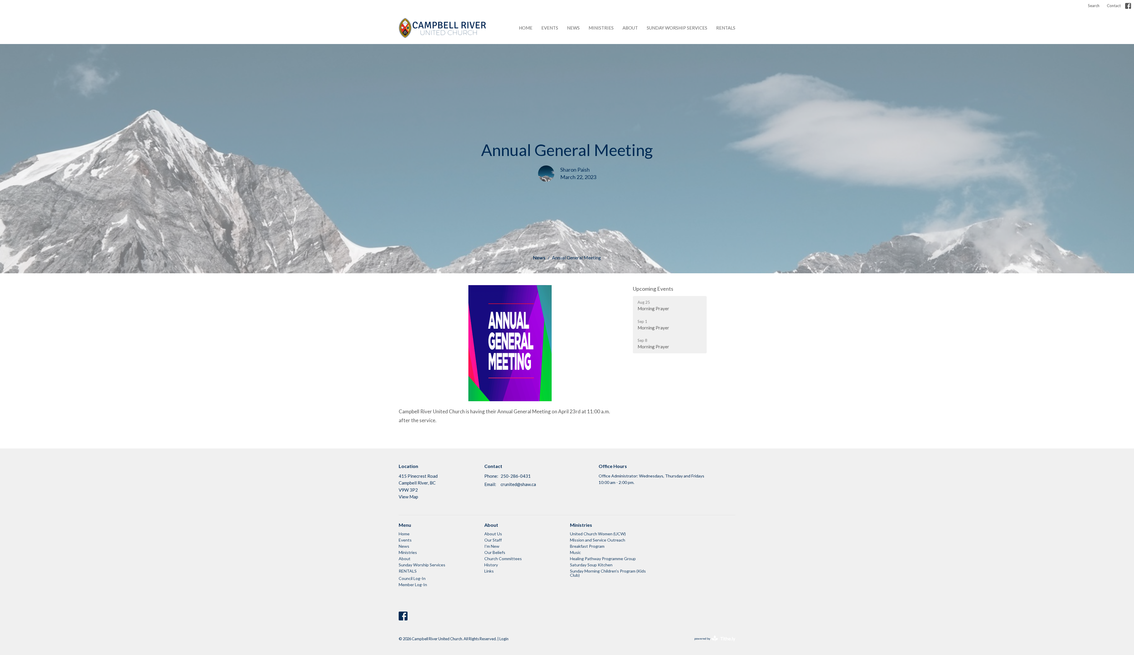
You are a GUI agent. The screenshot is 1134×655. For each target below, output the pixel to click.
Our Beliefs (494, 552)
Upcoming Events (653, 288)
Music (575, 552)
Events (549, 27)
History (491, 564)
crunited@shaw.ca (518, 484)
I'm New (491, 546)
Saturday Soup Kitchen (591, 564)
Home (525, 27)
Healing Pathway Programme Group (603, 558)
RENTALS (725, 27)
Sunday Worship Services (677, 27)
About (630, 27)
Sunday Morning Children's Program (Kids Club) (608, 573)
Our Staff (493, 539)
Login (504, 638)
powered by (711, 644)
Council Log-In (412, 578)
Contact (1114, 5)
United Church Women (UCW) (598, 533)
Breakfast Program (587, 546)
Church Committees (503, 558)
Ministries (601, 27)
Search (1093, 5)
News (573, 27)
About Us (493, 533)
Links (489, 570)
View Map (408, 496)
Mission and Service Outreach (597, 539)
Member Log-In (413, 584)
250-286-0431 (516, 476)
